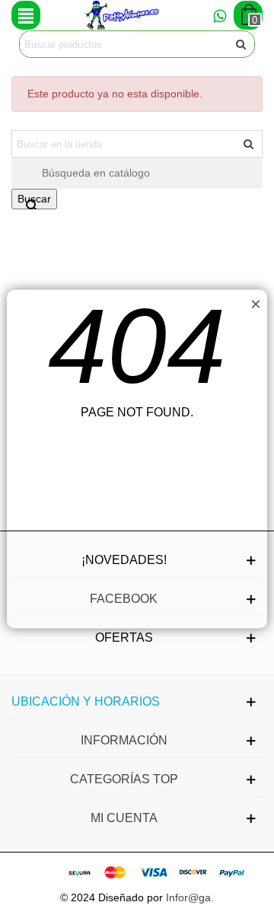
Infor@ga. (190, 897)
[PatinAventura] (122, 15)
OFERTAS (124, 637)
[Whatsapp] (219, 15)
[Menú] (25, 15)
